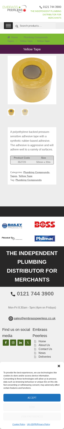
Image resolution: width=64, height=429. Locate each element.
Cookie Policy (18, 424)
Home (14, 37)
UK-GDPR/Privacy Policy (38, 424)
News (42, 352)
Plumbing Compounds (36, 37)
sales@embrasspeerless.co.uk (34, 318)
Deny (32, 407)
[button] (59, 366)
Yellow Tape (26, 41)
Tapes (10, 41)
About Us (44, 345)
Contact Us (45, 349)
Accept (32, 397)
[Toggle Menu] (8, 25)
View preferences (32, 416)
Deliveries (45, 356)
